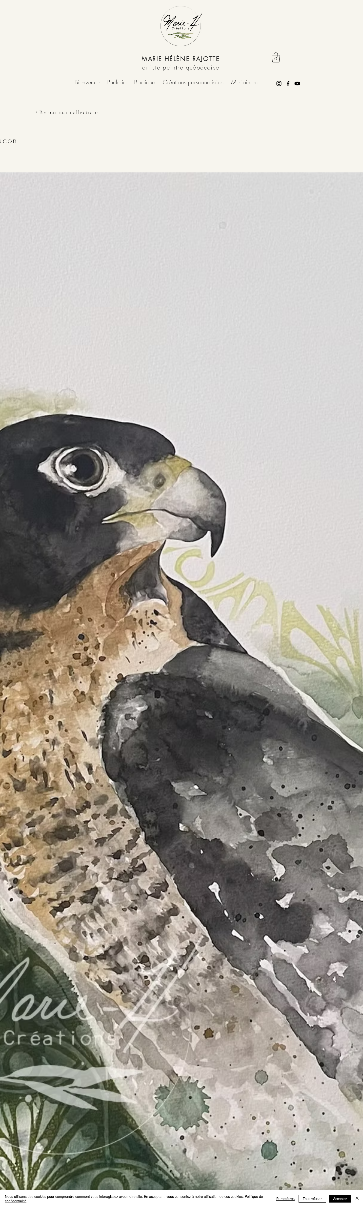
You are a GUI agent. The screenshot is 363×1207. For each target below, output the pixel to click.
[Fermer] (357, 1198)
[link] (276, 57)
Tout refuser (312, 1198)
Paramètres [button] (285, 1198)
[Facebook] (288, 83)
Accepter (340, 1198)
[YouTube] (297, 83)
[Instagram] (279, 83)
